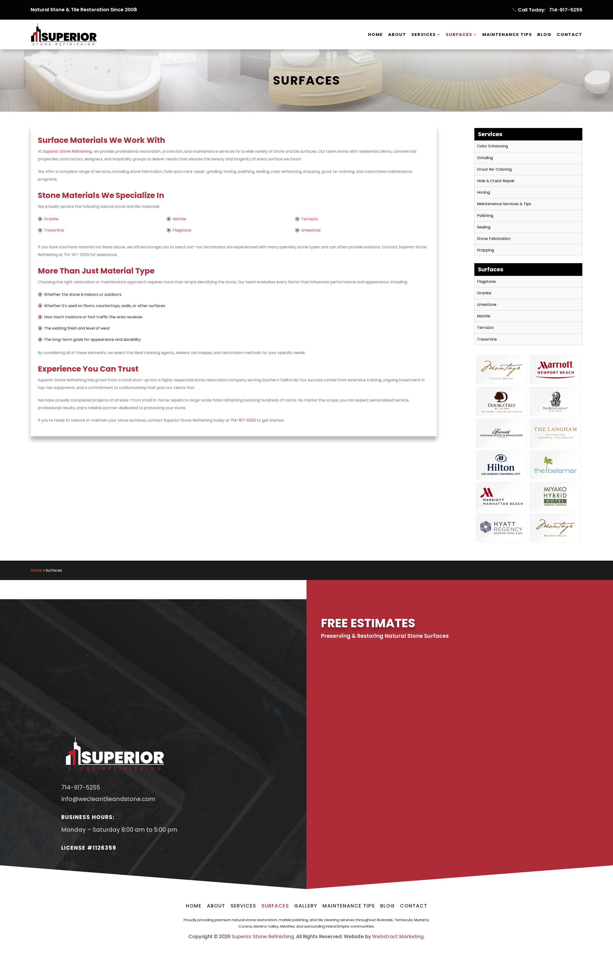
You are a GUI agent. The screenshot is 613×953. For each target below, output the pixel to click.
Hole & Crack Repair (496, 181)
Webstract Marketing (398, 936)
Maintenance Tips (507, 34)
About (397, 34)
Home (375, 34)
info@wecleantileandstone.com (108, 799)
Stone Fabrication (494, 238)
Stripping (485, 250)
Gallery (305, 906)
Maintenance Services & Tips (504, 204)
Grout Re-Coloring (494, 169)
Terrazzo (309, 219)
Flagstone (182, 230)
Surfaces (459, 34)
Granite (51, 219)
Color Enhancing (492, 146)
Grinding (485, 158)
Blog (544, 34)
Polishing (485, 215)
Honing (483, 192)
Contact (569, 34)
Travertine (54, 230)
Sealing (483, 227)
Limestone (311, 230)
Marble (179, 219)
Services (423, 34)
